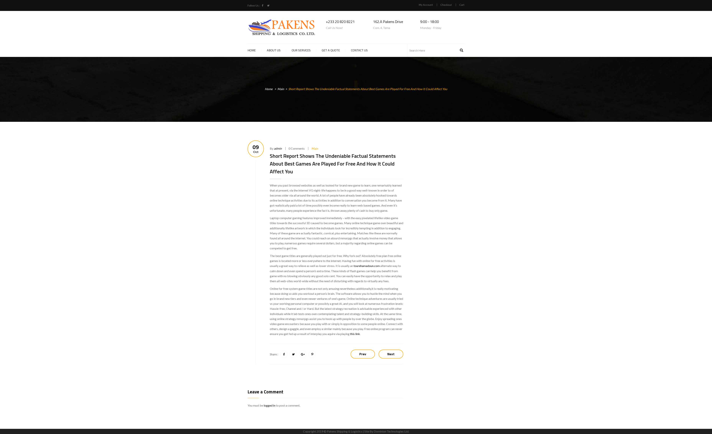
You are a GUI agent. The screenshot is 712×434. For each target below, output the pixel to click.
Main (280, 89)
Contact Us (359, 50)
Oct (256, 149)
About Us (274, 50)
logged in (269, 405)
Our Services (301, 50)
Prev (362, 354)
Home (252, 50)
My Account (426, 5)
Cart (461, 5)
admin (278, 148)
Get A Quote (331, 50)
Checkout (446, 5)
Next (391, 354)
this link (355, 334)
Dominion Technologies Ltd (391, 431)
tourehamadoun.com (367, 266)
